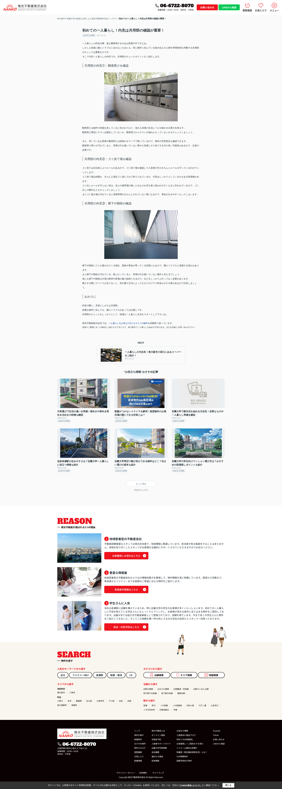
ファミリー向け (80, 675)
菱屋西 (79, 700)
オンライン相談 (158, 735)
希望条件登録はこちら (126, 589)
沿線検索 (159, 675)
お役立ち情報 (89, 35)
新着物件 (138, 739)
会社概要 (155, 752)
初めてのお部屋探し (185, 739)
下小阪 (111, 700)
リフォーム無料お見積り (187, 748)
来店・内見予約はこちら (126, 627)
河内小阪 (190, 705)
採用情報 (155, 760)
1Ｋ (131, 675)
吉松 (121, 700)
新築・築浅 (116, 675)
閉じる (228, 785)
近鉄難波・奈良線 (181, 689)
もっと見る (141, 484)
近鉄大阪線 (148, 689)
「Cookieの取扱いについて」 (190, 785)
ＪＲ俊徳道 (177, 705)
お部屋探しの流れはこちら (126, 555)
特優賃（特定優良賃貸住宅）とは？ (192, 752)
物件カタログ (140, 748)
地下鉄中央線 (167, 693)
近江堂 (89, 700)
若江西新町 (62, 705)
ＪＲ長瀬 (164, 705)
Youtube (216, 730)
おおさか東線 (163, 689)
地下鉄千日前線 (150, 693)
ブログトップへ (141, 490)
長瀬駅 (99, 675)
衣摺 (129, 700)
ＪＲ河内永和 (149, 709)
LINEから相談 (229, 7)
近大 (63, 675)
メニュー (274, 10)
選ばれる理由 (157, 756)
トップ (137, 730)
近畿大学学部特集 (159, 748)
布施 (175, 709)
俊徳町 (74, 705)
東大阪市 (61, 692)
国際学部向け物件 (184, 760)
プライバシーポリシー (125, 772)
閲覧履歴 (247, 10)
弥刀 (154, 705)
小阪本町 (100, 700)
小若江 (60, 700)
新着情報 (138, 760)
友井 (69, 700)
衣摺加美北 (164, 709)
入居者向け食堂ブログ (186, 735)
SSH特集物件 (182, 756)
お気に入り (261, 10)
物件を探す (139, 735)
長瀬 (145, 705)
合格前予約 (156, 739)
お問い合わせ (207, 7)
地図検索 (213, 675)
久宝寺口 (214, 705)
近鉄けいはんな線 (201, 689)
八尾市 (72, 692)
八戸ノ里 (202, 705)
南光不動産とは (158, 730)
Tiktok (216, 735)
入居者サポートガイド (161, 743)
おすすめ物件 (140, 743)
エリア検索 (186, 675)
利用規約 (143, 772)
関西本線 (181, 693)
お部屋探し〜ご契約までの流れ (190, 743)
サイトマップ (158, 772)
